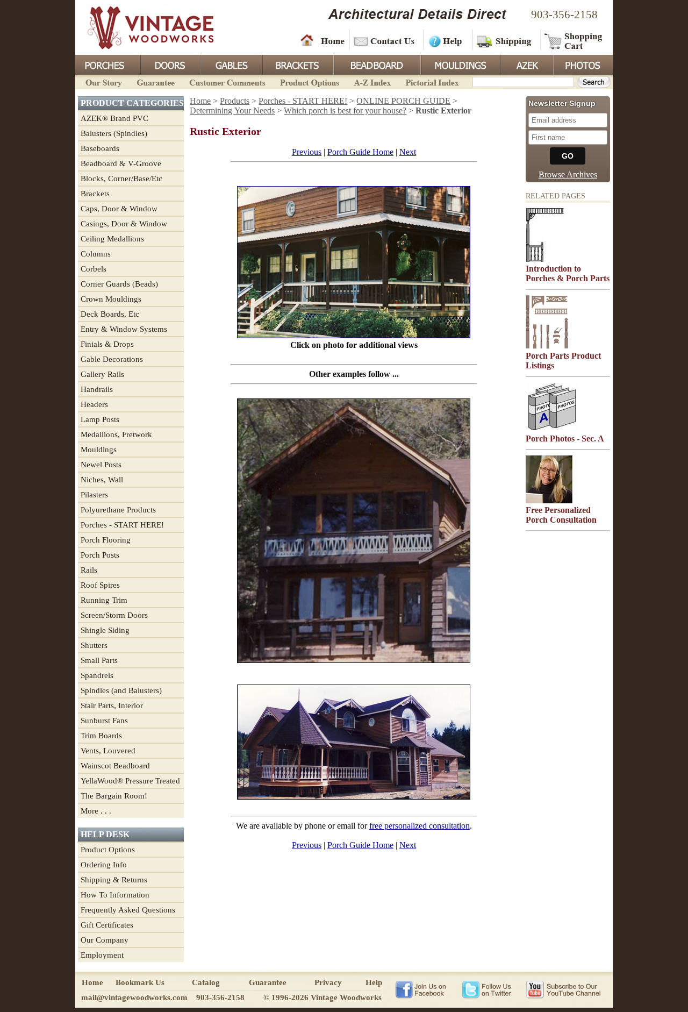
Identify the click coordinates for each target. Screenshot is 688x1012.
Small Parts (99, 660)
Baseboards (100, 148)
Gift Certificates (107, 925)
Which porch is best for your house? (345, 110)
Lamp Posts (100, 419)
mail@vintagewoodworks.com (134, 997)
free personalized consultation (419, 825)
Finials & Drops (107, 344)
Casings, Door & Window (124, 223)
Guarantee (156, 81)
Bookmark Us (140, 982)
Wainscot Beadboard (115, 765)
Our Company (104, 940)
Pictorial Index (431, 81)
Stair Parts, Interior (112, 705)
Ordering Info (104, 864)
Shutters (94, 645)
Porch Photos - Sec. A (565, 438)
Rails (89, 570)
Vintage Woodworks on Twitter (488, 989)
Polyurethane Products (118, 509)
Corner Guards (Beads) (119, 284)
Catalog (206, 982)
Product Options (309, 81)
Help (446, 40)
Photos (582, 64)
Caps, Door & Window (119, 208)
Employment (102, 955)
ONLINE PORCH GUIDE (403, 100)
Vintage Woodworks (142, 27)
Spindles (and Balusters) (121, 690)
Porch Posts (100, 555)
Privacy (328, 982)
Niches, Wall (102, 479)
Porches (107, 64)
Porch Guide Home (360, 151)
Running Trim (104, 600)
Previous (306, 151)
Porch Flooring (106, 540)
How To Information (115, 894)
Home (322, 40)
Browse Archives (568, 174)
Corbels (93, 269)
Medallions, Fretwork (116, 434)
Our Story (102, 81)
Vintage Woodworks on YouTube (563, 989)
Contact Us (385, 40)
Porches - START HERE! (122, 525)
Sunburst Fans (104, 720)
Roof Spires (100, 585)
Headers (94, 404)
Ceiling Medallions (112, 238)
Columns (96, 254)
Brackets (297, 64)
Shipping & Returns (114, 879)
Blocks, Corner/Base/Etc (121, 178)
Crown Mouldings (111, 299)
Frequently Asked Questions (128, 910)
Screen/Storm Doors (114, 615)
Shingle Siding (105, 630)
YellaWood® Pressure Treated (130, 780)
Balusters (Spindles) (114, 133)
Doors (170, 64)
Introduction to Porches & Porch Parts (568, 273)
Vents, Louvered (108, 750)
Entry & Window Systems (124, 329)
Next (407, 151)
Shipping (505, 40)
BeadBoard (376, 64)
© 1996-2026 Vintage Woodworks (322, 997)
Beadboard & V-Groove (121, 163)
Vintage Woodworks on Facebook (420, 989)
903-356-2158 (564, 14)
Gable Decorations (112, 359)
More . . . (96, 811)
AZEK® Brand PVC (114, 118)
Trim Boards (101, 735)
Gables (230, 64)
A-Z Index (372, 81)
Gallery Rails (102, 374)
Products (234, 100)
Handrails (97, 389)
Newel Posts (101, 464)
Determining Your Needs (232, 110)
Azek (526, 64)
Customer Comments (227, 81)
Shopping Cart (573, 40)
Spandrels (97, 675)
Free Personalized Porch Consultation (561, 514)
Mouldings (459, 64)
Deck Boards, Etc (110, 314)
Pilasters (94, 494)
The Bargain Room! (114, 796)
